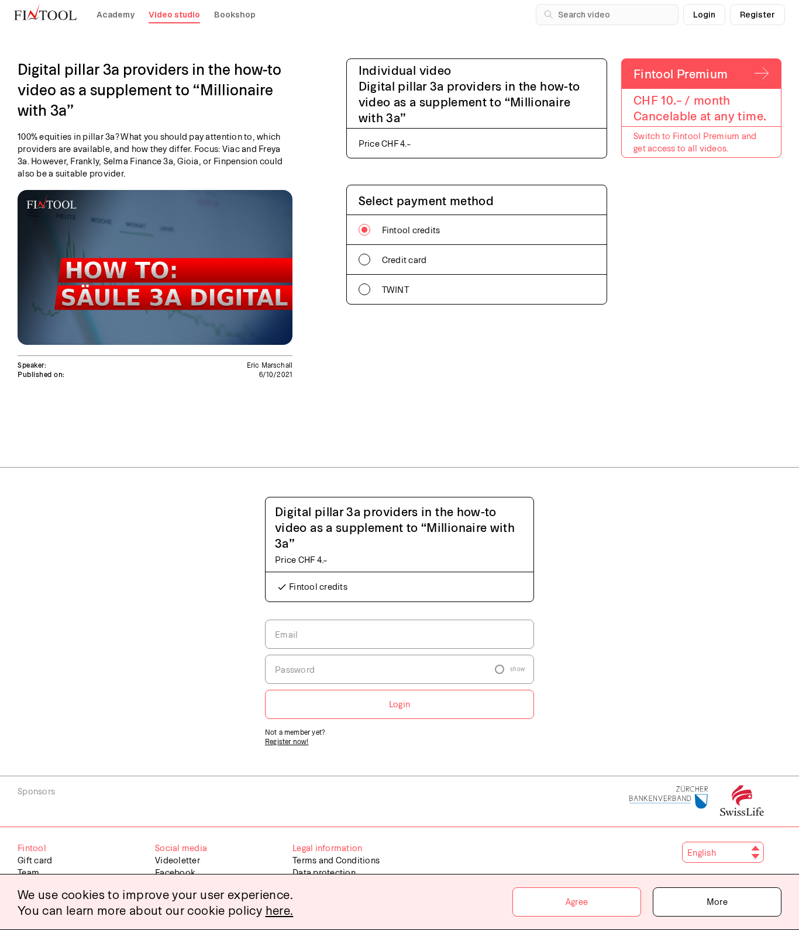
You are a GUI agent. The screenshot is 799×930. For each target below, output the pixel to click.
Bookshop (235, 14)
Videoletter (177, 860)
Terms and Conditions (336, 860)
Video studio (174, 14)
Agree (577, 901)
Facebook (175, 872)
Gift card (35, 860)
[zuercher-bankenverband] (668, 801)
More (717, 901)
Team (28, 872)
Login (704, 14)
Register (757, 14)
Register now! (286, 741)
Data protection (324, 872)
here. (280, 910)
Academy (116, 14)
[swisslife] (742, 801)
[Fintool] (45, 11)
